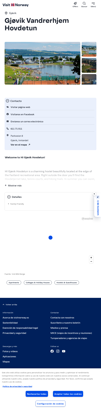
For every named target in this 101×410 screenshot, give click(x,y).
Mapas (6, 361)
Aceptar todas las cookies (68, 393)
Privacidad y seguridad (14, 332)
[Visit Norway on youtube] (63, 351)
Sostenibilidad (10, 322)
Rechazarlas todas (37, 393)
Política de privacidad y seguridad (17, 386)
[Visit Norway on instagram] (57, 351)
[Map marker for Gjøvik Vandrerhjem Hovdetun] (50, 238)
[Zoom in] (91, 257)
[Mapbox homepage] (87, 218)
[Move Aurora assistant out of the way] (94, 194)
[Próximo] (76, 63)
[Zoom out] (91, 261)
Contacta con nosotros (62, 317)
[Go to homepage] (19, 5)
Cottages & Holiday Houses (38, 282)
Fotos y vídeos (10, 351)
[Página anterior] (9, 63)
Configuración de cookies (50, 403)
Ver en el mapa (19, 144)
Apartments (14, 282)
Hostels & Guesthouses (67, 282)
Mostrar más (15, 185)
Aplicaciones (9, 356)
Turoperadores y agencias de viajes (68, 337)
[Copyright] (76, 81)
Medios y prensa (59, 327)
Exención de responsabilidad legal (20, 327)
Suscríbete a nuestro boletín (65, 322)
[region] (50, 389)
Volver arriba (11, 304)
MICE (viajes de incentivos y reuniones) (71, 332)
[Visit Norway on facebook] (52, 351)
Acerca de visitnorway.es (16, 317)
